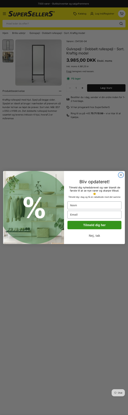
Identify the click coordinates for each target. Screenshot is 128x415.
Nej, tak (94, 235)
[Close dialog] (121, 175)
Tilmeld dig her (94, 225)
